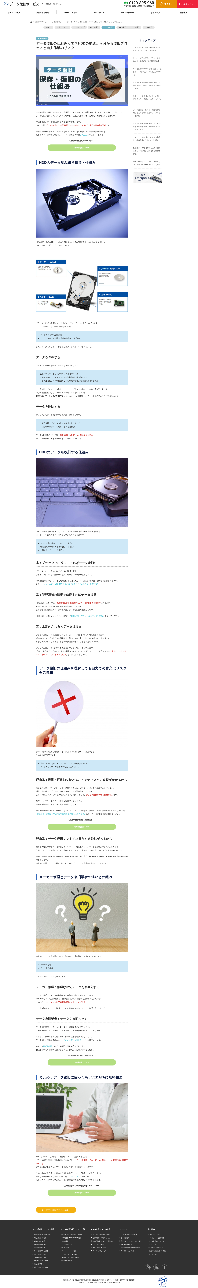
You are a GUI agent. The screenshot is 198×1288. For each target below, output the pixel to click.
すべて (48, 27)
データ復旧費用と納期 (41, 1251)
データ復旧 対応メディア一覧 (73, 1229)
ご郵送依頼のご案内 (40, 1257)
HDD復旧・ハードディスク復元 (72, 1234)
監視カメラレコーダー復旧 (70, 1257)
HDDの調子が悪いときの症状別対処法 (87, 616)
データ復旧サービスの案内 (44, 1229)
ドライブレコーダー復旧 (69, 1254)
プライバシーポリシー (156, 1248)
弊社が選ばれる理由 (40, 1238)
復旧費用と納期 (42, 13)
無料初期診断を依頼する (41, 1244)
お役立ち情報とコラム (58, 22)
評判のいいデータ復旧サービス (74, 1040)
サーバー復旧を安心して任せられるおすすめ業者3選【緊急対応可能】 (147, 59)
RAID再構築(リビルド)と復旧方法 (103, 1241)
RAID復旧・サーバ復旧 (100, 1229)
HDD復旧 (94, 27)
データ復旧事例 (127, 13)
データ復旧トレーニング (156, 1241)
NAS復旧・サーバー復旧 (129, 27)
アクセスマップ (154, 1244)
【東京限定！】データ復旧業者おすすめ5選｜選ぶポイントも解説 (147, 49)
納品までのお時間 (39, 1241)
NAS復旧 (65, 1238)
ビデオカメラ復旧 (67, 1260)
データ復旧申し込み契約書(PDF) (131, 1248)
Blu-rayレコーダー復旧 (69, 1251)
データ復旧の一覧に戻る (57, 1210)
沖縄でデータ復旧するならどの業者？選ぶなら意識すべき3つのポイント (147, 99)
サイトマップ (153, 1254)
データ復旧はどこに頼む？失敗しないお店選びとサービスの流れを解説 (147, 163)
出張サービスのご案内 (41, 1260)
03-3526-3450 (117, 1280)
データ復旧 (70, 22)
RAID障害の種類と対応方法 (101, 1234)
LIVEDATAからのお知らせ (129, 1234)
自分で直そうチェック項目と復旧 (131, 1241)
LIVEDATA (84, 135)
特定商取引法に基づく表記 (157, 1251)
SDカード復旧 (66, 1248)
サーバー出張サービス (99, 1251)
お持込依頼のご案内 (40, 1254)
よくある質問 (125, 1238)
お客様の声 (155, 13)
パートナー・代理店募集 (156, 1238)
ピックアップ (79, 27)
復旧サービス (62, 27)
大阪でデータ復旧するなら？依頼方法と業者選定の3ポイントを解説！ (147, 138)
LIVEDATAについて (155, 1234)
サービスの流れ (70, 13)
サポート (47, 22)
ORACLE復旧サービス (100, 1248)
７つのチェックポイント (128, 1251)
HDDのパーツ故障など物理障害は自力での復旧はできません (61, 814)
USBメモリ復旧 (67, 1244)
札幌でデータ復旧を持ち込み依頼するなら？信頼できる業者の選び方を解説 (147, 151)
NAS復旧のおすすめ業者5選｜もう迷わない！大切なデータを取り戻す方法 (147, 72)
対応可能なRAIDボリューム (101, 1238)
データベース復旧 (98, 1244)
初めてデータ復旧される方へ (43, 1234)
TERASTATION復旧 (75, 1238)
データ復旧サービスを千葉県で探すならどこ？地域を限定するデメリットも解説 (147, 113)
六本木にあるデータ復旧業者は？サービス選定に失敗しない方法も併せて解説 (147, 85)
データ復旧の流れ (39, 1248)
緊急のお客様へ (39, 1264)
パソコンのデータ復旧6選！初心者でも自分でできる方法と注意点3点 (70, 584)
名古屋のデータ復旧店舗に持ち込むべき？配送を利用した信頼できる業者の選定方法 (147, 126)
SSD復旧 (148, 27)
